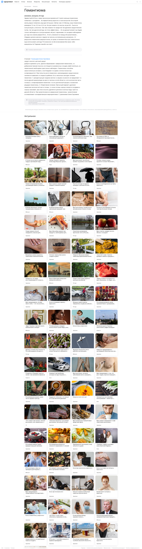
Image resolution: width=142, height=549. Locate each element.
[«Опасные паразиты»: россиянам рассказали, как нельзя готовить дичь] (59, 416)
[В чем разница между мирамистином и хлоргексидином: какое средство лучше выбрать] (83, 510)
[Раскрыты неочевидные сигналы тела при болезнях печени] (106, 202)
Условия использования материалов (94, 547)
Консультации (27, 6)
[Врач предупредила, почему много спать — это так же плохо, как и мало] (35, 297)
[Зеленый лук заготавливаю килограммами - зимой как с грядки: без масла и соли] (106, 392)
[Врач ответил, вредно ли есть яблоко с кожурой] (106, 226)
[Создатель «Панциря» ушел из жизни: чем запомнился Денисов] (35, 368)
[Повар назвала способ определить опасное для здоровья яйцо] (35, 226)
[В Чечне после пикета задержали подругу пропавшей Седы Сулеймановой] (35, 155)
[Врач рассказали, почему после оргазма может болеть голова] (83, 202)
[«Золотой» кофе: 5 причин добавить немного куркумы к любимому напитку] (106, 250)
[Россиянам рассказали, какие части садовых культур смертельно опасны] (35, 392)
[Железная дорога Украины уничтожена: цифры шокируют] (106, 321)
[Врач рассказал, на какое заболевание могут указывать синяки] (83, 368)
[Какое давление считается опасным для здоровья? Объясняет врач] (59, 131)
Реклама (12, 547)
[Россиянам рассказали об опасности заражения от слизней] (59, 439)
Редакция (83, 547)
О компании (7, 547)
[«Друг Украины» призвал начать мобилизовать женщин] (35, 321)
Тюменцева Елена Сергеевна (40, 59)
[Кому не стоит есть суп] (83, 392)
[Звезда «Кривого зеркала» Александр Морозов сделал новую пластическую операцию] (59, 155)
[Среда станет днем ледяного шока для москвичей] (83, 273)
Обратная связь (107, 547)
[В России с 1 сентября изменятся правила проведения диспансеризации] (59, 534)
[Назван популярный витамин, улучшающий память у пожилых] (35, 179)
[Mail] (2, 2)
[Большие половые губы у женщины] (35, 131)
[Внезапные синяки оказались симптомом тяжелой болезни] (35, 250)
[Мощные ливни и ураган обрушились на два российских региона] (83, 297)
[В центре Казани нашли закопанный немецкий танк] (59, 202)
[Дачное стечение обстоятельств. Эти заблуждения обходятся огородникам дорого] (35, 344)
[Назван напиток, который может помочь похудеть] (35, 534)
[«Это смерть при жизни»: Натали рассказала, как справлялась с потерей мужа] (35, 416)
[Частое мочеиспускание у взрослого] (106, 534)
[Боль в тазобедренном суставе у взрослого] (106, 179)
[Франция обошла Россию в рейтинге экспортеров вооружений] (83, 344)
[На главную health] (8, 2)
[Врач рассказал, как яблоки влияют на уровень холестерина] (83, 155)
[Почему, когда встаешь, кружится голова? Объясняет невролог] (106, 155)
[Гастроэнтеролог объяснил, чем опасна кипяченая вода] (83, 131)
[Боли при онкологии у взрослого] (83, 463)
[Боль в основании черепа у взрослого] (59, 297)
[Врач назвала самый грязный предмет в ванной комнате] (59, 179)
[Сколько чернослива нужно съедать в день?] (59, 250)
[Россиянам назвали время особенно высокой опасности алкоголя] (83, 534)
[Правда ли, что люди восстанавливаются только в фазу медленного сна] (35, 273)
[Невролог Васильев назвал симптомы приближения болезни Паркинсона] (83, 250)
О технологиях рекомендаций (118, 547)
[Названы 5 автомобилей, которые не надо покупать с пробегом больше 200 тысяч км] (59, 368)
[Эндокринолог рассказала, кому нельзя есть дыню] (83, 439)
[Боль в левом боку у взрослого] (35, 510)
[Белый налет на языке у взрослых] (106, 487)
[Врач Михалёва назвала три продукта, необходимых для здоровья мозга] (59, 226)
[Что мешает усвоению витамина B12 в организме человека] (59, 463)
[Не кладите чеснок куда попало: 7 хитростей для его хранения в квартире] (59, 344)
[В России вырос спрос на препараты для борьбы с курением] (35, 463)
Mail (2, 547)
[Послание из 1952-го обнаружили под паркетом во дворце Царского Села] (106, 131)
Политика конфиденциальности (132, 547)
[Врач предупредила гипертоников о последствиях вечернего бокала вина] (35, 487)
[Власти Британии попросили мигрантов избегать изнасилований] (59, 273)
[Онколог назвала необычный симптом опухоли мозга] (83, 487)
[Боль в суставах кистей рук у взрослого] (106, 463)
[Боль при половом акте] (59, 487)
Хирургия (35, 6)
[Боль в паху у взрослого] (83, 321)
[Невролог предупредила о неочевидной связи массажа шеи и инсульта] (106, 344)
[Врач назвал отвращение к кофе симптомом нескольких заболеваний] (106, 416)
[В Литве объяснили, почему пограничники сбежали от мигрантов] (35, 202)
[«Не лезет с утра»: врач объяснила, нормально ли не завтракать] (59, 510)
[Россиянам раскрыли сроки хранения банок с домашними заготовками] (106, 297)
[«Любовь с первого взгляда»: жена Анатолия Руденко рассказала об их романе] (106, 439)
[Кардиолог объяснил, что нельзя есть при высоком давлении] (59, 392)
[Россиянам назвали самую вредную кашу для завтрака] (35, 439)
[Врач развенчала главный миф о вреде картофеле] (83, 416)
